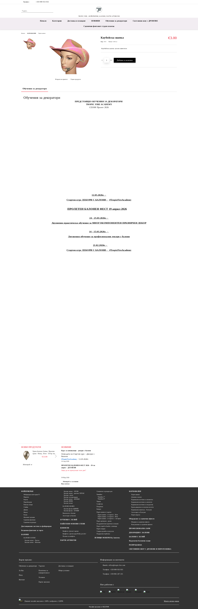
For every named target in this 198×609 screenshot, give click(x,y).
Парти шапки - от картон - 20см (108, 516)
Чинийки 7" (101, 497)
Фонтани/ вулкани (29, 517)
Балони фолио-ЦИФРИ (71, 509)
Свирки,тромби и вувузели (105, 531)
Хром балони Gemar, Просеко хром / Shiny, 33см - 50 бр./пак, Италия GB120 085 (44, 452)
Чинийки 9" (101, 499)
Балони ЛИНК (68, 501)
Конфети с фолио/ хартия (70, 531)
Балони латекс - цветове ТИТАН (74, 493)
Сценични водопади (30, 522)
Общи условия (63, 570)
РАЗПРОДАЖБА (135, 545)
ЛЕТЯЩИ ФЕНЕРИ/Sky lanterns (107, 538)
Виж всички (65, 484)
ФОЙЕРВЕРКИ (27, 491)
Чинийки (99, 494)
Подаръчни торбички (103, 534)
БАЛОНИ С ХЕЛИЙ (137, 537)
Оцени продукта (76, 79)
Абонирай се (27, 464)
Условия (42, 577)
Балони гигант (68, 503)
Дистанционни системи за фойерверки (36, 526)
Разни (25, 515)
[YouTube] (175, 2)
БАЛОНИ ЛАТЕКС (30, 538)
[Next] (55, 456)
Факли (26, 512)
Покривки (100, 506)
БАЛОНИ (25, 534)
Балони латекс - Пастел (32, 540)
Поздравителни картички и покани (107, 524)
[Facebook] (168, 2)
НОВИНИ (95, 21)
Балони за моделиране (71, 497)
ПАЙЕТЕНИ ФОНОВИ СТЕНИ (72, 524)
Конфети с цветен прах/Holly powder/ (74, 534)
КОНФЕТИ (64, 528)
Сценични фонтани (29, 520)
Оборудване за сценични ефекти (141, 519)
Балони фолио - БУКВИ (71, 511)
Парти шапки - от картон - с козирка (109, 518)
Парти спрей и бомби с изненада (107, 526)
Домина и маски (136, 497)
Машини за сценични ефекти (140, 522)
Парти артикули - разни (104, 521)
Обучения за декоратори (116, 21)
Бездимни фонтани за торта (32, 530)
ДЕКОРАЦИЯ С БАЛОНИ (139, 532)
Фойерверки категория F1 (32, 494)
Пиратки (26, 497)
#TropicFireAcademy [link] (69, 459)
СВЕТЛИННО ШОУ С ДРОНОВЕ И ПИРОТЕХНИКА (150, 549)
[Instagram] (172, 2)
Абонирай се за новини (70, 481)
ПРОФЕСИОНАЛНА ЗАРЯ (139, 528)
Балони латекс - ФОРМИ (72, 499)
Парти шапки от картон (104, 512)
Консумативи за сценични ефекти (141, 524)
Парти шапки (41, 33)
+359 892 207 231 (116, 574)
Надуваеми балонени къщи (139, 541)
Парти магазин (44, 582)
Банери (99, 509)
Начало (43, 21)
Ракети (26, 499)
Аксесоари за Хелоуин (138, 512)
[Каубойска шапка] (67, 74)
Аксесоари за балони (69, 516)
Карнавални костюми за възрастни (142, 504)
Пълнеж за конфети (69, 536)
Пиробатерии (28, 502)
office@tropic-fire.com (117, 565)
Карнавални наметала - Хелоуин (141, 510)
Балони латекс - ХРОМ (71, 491)
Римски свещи (28, 504)
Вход (20, 575)
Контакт (22, 580)
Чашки (99, 501)
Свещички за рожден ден (104, 491)
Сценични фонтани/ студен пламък (99, 26)
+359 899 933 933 (42, 2)
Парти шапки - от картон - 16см (108, 515)
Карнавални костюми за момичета (142, 499)
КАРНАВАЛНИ (31, 33)
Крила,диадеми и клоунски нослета (142, 507)
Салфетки (100, 504)
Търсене (42, 566)
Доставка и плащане (76, 21)
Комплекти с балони (69, 513)
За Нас (21, 570)
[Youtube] (112, 578)
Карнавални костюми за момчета (141, 502)
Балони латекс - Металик (32, 542)
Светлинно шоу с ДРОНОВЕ (145, 21)
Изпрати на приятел (61, 79)
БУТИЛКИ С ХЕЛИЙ (68, 520)
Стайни (26, 507)
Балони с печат (68, 495)
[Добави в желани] (105, 56)
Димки (26, 510)
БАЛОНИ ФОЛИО (68, 506)
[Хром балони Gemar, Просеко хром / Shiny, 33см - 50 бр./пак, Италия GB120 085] (26, 455)
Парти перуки (135, 515)
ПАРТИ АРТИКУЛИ (68, 540)
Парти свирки (101, 529)
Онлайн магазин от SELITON (99, 607)
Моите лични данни (171, 601)
